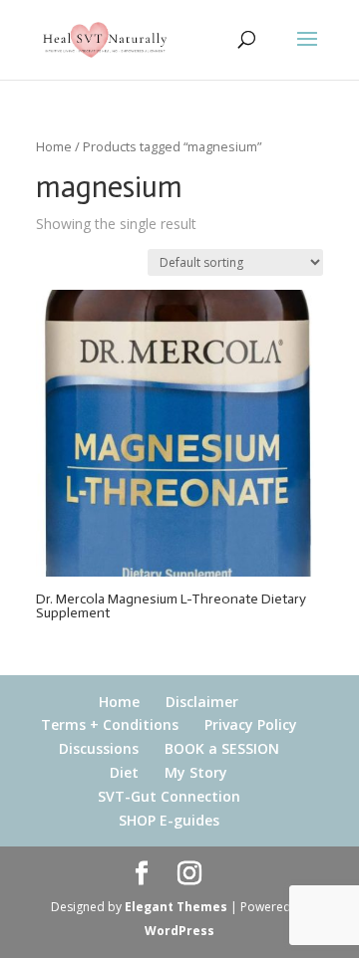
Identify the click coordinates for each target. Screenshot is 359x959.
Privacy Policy (250, 724)
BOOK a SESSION (222, 748)
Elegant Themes (176, 906)
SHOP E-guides (169, 820)
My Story (196, 772)
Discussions (99, 748)
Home (54, 146)
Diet (124, 772)
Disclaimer (202, 701)
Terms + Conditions (110, 724)
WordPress (179, 930)
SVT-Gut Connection (169, 796)
